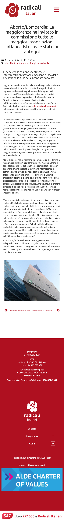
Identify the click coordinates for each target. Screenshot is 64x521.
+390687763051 (49, 380)
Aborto (13, 63)
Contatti (32, 429)
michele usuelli (24, 63)
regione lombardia (40, 63)
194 (7, 63)
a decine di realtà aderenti (44, 106)
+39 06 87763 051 (33, 365)
